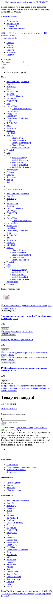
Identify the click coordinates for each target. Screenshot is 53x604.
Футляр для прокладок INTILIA (17, 339)
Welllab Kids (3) (19, 162)
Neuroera (11, 130)
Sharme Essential (14, 576)
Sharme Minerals (14, 579)
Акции (10, 45)
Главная (10, 42)
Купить (5, 329)
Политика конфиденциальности (21, 467)
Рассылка (11, 487)
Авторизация (13, 23)
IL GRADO (12, 123)
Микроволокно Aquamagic (13, 386)
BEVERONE (12, 91)
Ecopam (10, 525)
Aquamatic (11, 508)
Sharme (10, 135)
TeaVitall (10, 150)
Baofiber (10, 515)
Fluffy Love (12, 532)
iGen (9, 121)
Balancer (10, 89)
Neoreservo (11, 128)
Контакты (11, 52)
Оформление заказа (16, 28)
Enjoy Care (11, 99)
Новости (11, 50)
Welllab (10, 155)
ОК (3, 425)
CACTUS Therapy (15, 96)
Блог (9, 182)
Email (3, 419)
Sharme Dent (12, 572)
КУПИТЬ (8, 311)
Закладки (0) (12, 26)
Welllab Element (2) (20, 160)
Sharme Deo (12, 574)
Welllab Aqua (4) (19, 157)
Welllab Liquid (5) (20, 165)
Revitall (10, 567)
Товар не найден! (15, 189)
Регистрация (12, 21)
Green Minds (12, 111)
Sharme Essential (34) (21, 143)
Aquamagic (11, 86)
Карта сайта (11, 390)
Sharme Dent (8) (19, 138)
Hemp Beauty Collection (17, 118)
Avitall (9, 510)
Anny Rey (11, 84)
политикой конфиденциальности (31, 427)
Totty (9, 152)
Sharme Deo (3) (19, 140)
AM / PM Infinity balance (18, 81)
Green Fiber (12, 106)
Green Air (11, 537)
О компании (32, 386)
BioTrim (10, 94)
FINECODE (12, 101)
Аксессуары (12, 170)
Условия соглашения (31, 388)
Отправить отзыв (9, 408)
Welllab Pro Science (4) (22, 167)
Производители (14, 483)
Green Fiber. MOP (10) (22, 108)
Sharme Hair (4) (19, 145)
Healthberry (12, 116)
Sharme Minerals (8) (20, 148)
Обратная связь (14, 490)
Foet (8, 103)
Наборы (10, 172)
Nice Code (11, 133)
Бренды (10, 47)
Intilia (9, 125)
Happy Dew (12, 113)
